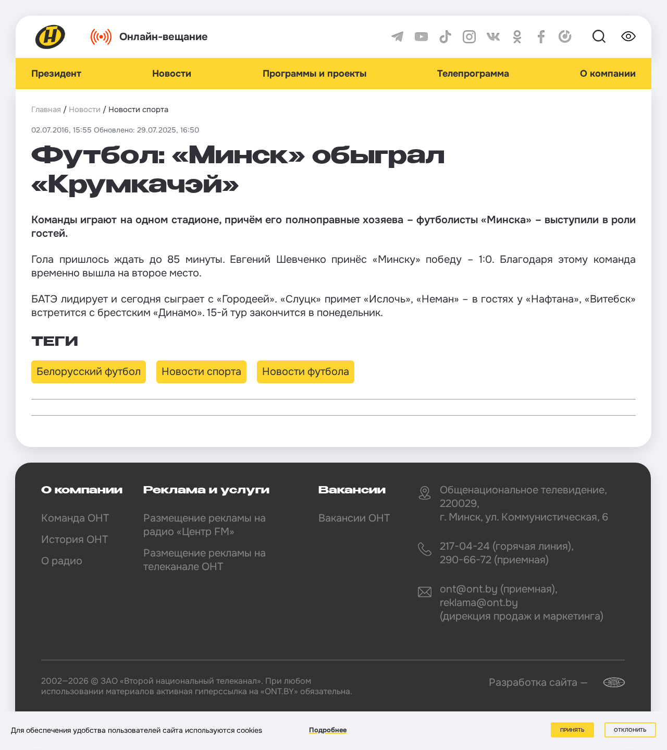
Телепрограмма (473, 73)
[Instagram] (469, 36)
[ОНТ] (50, 36)
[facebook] (541, 36)
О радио (61, 560)
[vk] (493, 36)
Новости (171, 73)
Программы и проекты (314, 73)
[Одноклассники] (517, 36)
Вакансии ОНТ (354, 518)
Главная (46, 109)
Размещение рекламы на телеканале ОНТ (204, 560)
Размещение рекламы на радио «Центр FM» (204, 525)
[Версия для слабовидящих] (628, 36)
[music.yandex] (565, 36)
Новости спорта (201, 371)
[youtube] (421, 36)
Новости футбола (305, 371)
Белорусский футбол (88, 371)
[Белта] (607, 682)
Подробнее (328, 729)
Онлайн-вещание (163, 36)
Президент (56, 73)
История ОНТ (74, 539)
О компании (608, 73)
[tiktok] (445, 36)
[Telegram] (397, 36)
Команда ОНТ (75, 518)
